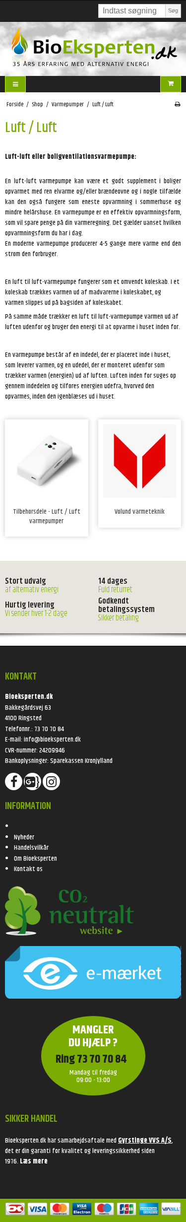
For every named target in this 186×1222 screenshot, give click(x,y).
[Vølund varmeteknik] (140, 461)
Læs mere (34, 1161)
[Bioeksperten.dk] (93, 46)
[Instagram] (51, 781)
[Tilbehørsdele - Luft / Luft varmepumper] (46, 461)
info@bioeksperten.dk (52, 739)
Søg (173, 10)
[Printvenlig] (177, 104)
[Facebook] (13, 781)
